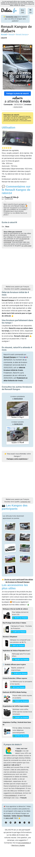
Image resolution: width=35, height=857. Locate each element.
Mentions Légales (18, 845)
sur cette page (26, 246)
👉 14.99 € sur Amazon (19, 673)
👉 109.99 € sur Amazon (21, 659)
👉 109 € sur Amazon (17, 645)
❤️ (29, 85)
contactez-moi (25, 289)
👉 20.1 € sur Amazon (18, 687)
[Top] (31, 851)
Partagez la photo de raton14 (17, 93)
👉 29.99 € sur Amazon (20, 717)
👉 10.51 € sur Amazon (20, 618)
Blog (22, 10)
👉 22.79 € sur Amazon (20, 736)
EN (30, 12)
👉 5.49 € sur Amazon (18, 632)
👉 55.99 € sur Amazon (20, 701)
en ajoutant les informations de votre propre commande (16, 240)
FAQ (22, 12)
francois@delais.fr (11, 795)
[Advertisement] (17, 267)
